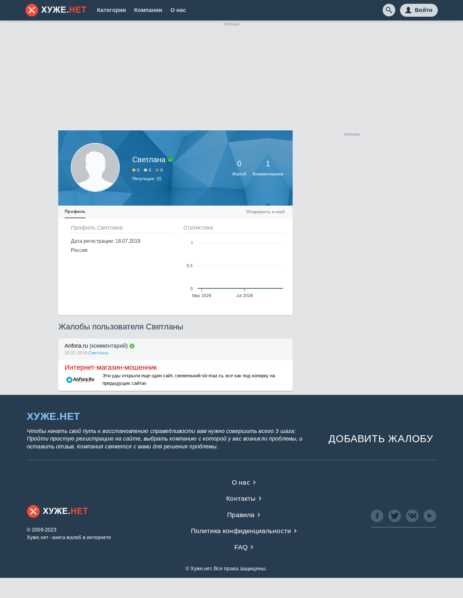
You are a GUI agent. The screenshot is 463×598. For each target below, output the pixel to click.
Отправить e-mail (265, 211)
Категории (111, 10)
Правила (240, 514)
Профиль (75, 211)
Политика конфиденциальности (241, 530)
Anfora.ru (76, 346)
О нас (178, 10)
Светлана (98, 352)
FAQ (241, 547)
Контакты (240, 498)
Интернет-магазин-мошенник (111, 367)
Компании (148, 10)
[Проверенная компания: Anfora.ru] (131, 346)
